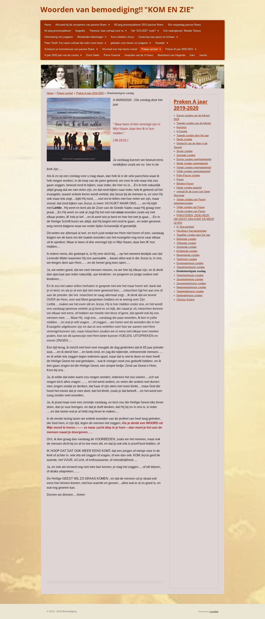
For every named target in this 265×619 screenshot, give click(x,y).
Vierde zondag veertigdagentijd (194, 167)
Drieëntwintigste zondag (120, 93)
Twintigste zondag (187, 259)
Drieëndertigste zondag (189, 295)
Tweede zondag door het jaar (193, 135)
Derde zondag (184, 139)
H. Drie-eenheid (185, 226)
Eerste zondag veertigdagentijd (194, 159)
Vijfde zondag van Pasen (191, 207)
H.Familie (182, 131)
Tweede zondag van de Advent (194, 123)
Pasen (180, 179)
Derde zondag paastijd (189, 187)
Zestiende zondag (187, 247)
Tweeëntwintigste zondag (191, 267)
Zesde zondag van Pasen (191, 211)
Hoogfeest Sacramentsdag (191, 230)
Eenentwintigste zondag (190, 263)
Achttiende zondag (186, 251)
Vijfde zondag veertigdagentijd (193, 171)
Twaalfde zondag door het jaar (193, 234)
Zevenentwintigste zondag (191, 283)
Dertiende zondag (186, 239)
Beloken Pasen (185, 183)
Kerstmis (182, 127)
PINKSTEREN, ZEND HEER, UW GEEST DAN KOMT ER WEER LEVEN (194, 219)
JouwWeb (214, 611)
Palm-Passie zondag (188, 175)
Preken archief (65, 93)
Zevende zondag (186, 155)
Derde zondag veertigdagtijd (192, 163)
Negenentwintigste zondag (191, 287)
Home (50, 93)
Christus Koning (185, 299)
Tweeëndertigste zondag (190, 291)
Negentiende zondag (188, 255)
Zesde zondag (184, 151)
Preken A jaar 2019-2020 (90, 93)
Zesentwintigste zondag (190, 279)
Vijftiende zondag (186, 243)
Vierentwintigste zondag (190, 275)
